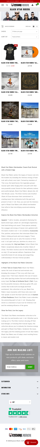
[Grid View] (33, 26)
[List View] (37, 26)
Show (3, 31)
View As (28, 26)
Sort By (4, 37)
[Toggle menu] (2, 5)
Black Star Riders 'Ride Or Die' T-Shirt (15, 63)
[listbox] (25, 37)
